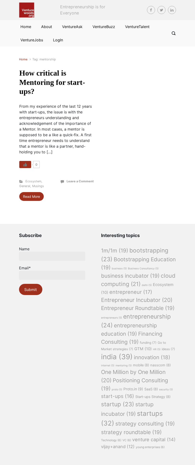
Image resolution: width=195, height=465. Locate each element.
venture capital (154, 439)
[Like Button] (25, 164)
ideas (168, 349)
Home (23, 59)
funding (148, 342)
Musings (38, 186)
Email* (25, 268)
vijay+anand (118, 446)
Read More (31, 196)
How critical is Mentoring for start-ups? (52, 82)
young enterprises (150, 447)
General (24, 186)
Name (24, 249)
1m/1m (114, 250)
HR (157, 349)
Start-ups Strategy (153, 397)
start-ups (117, 396)
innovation (152, 357)
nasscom (160, 365)
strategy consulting (145, 423)
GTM (143, 348)
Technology (111, 440)
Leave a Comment (80, 181)
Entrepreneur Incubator (136, 300)
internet (107, 365)
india (117, 357)
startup (117, 404)
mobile (141, 365)
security (166, 389)
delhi (147, 285)
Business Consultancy (143, 268)
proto (117, 389)
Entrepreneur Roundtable (138, 308)
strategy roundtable (131, 432)
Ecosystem (33, 181)
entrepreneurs (111, 317)
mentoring (124, 365)
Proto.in (133, 389)
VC (126, 440)
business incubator (130, 275)
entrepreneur (130, 292)
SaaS (151, 389)
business (119, 268)
